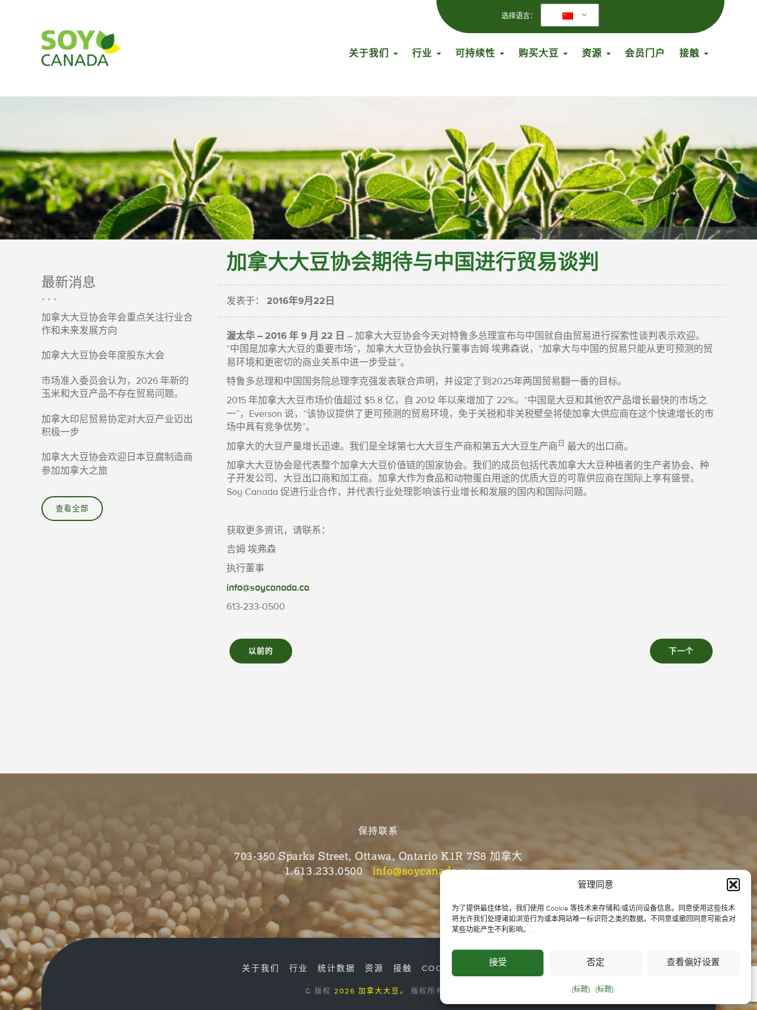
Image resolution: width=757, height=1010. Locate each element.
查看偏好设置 (693, 962)
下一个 (681, 651)
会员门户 (645, 53)
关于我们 (370, 53)
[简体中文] (568, 15)
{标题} (581, 989)
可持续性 (477, 53)
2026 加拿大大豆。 (371, 991)
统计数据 (336, 968)
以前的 (260, 651)
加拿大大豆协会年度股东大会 (102, 355)
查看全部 (72, 508)
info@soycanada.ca (268, 588)
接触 (691, 53)
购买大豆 (540, 53)
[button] (733, 885)
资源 (593, 53)
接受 (498, 962)
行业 (423, 53)
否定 (595, 962)
